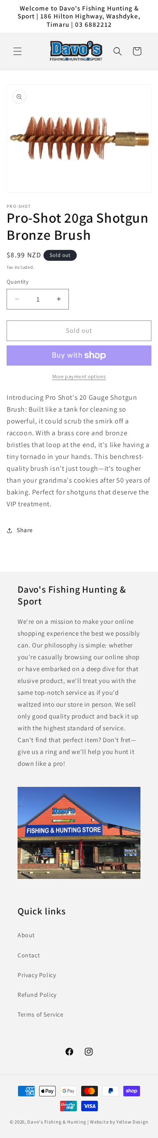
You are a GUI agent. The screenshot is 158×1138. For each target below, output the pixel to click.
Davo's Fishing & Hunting (56, 1122)
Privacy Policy (37, 975)
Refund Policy (37, 995)
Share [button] (25, 530)
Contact (29, 955)
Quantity (18, 281)
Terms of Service (41, 1014)
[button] (17, 51)
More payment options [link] (79, 376)
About (26, 935)
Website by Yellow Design (119, 1122)
